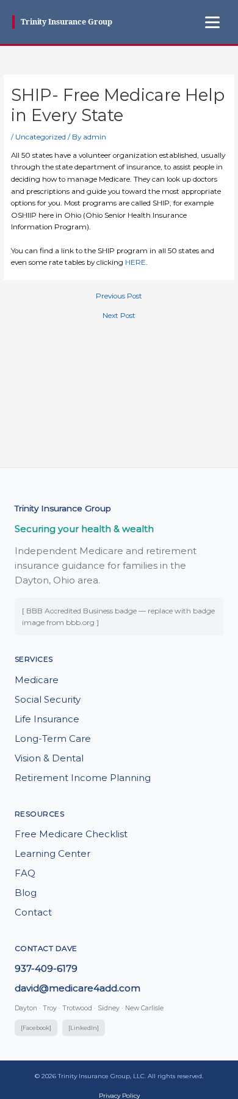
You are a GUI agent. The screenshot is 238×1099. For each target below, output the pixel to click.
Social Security (48, 699)
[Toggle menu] (212, 22)
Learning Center (52, 853)
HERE (135, 262)
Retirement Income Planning (83, 777)
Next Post (119, 316)
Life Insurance (47, 719)
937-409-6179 (46, 968)
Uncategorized (40, 137)
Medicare (37, 680)
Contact (33, 912)
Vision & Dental (49, 758)
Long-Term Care (53, 738)
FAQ (25, 873)
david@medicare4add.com (77, 988)
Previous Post (119, 296)
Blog (26, 892)
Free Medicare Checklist (71, 834)
